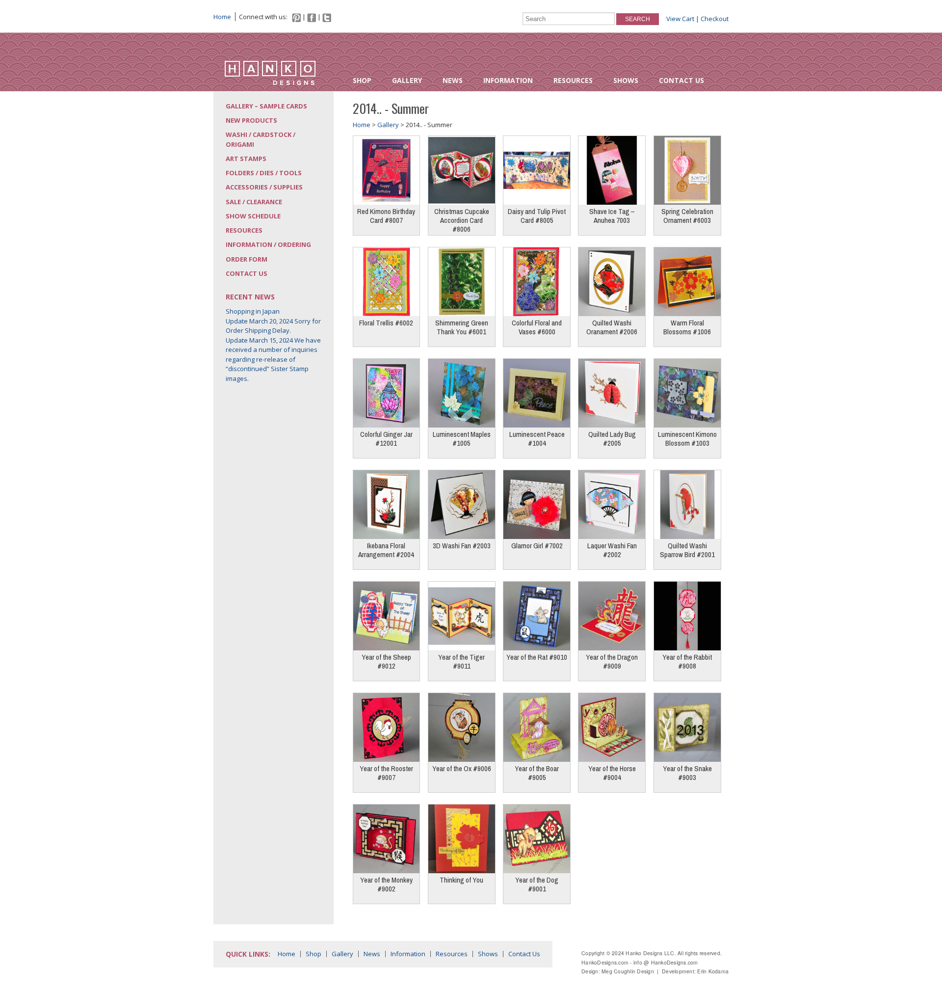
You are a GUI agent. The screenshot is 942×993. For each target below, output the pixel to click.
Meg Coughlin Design (628, 971)
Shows (625, 80)
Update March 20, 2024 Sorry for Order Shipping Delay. (273, 326)
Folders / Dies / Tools (264, 172)
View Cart (680, 18)
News (453, 80)
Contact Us (681, 80)
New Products (251, 120)
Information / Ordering (268, 244)
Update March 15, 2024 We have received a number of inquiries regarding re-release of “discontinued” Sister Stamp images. (273, 359)
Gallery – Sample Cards (266, 106)
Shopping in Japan (253, 311)
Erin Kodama (713, 971)
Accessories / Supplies (264, 187)
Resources (573, 80)
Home (222, 16)
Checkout (715, 18)
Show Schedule (253, 216)
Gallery (407, 80)
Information (508, 80)
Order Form (246, 259)
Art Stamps (246, 158)
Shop (362, 80)
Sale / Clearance (254, 201)
